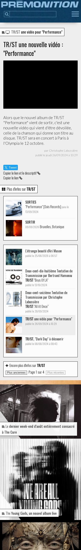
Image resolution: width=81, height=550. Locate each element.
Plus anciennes (16, 372)
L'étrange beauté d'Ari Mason (43, 253)
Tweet (13, 167)
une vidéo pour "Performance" (48, 321)
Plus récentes (55, 372)
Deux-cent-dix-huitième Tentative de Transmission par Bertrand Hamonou (48, 277)
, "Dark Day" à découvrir (44, 341)
